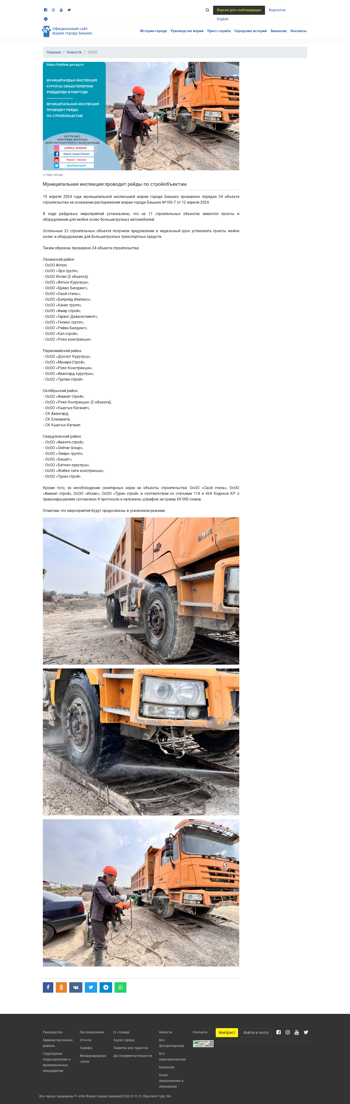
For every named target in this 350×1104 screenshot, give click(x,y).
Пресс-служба (219, 31)
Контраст (227, 1033)
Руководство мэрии (187, 31)
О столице (122, 1032)
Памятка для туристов (131, 1048)
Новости (74, 52)
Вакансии (279, 31)
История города (153, 31)
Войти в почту (256, 1033)
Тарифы (86, 1048)
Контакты (298, 31)
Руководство (53, 1032)
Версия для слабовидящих (239, 10)
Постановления (92, 1032)
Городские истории (251, 31)
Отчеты (85, 1040)
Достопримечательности (133, 1056)
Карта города (124, 1040)
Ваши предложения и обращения (171, 1081)
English (223, 19)
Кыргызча (277, 10)
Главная (54, 52)
